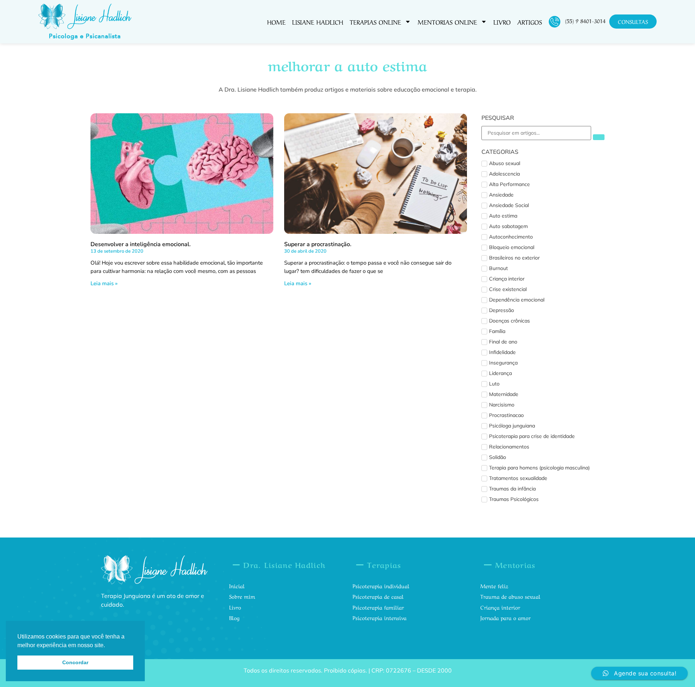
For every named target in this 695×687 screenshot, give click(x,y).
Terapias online (375, 21)
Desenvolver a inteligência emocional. (140, 244)
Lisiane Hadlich (317, 21)
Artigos (529, 21)
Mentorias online (447, 21)
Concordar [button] (75, 662)
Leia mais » (104, 283)
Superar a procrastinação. (317, 244)
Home (276, 21)
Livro (502, 21)
